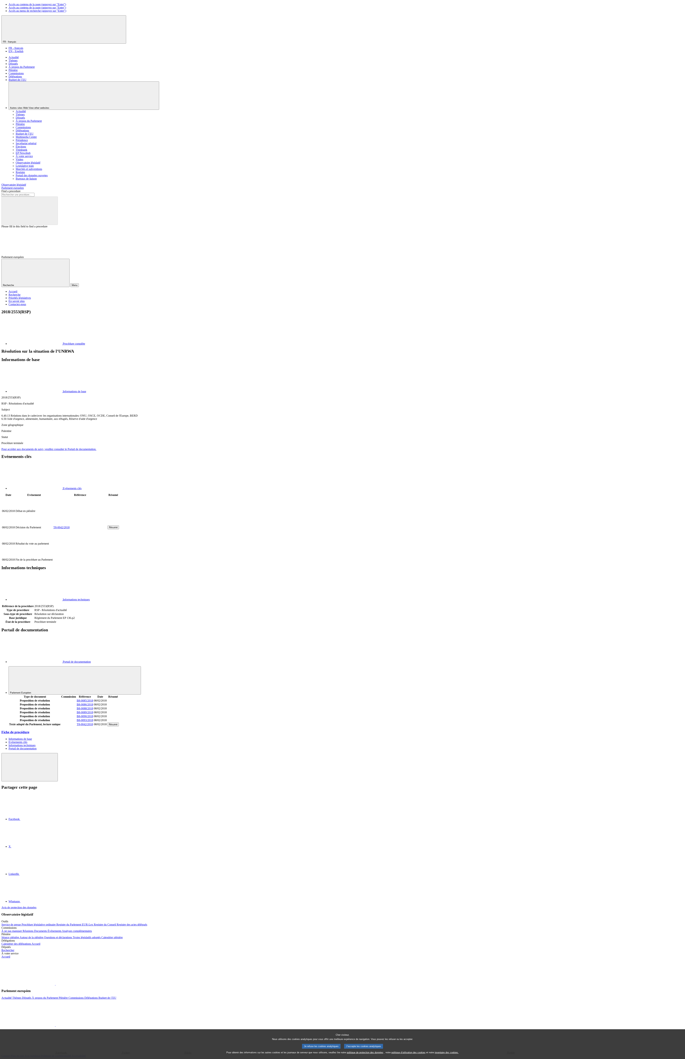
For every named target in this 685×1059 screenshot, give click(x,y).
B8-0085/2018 (85, 700)
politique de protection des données (365, 1052)
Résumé (113, 527)
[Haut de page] (29, 767)
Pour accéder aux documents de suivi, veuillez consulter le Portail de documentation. (48, 449)
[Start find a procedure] (29, 211)
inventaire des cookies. (447, 1052)
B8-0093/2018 (85, 720)
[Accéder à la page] (80, 523)
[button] (55, 984)
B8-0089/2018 (85, 712)
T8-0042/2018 (61, 527)
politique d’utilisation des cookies (408, 1052)
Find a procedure (11, 191)
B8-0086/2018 (85, 704)
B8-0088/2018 (85, 708)
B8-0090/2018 (85, 716)
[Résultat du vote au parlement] (80, 555)
